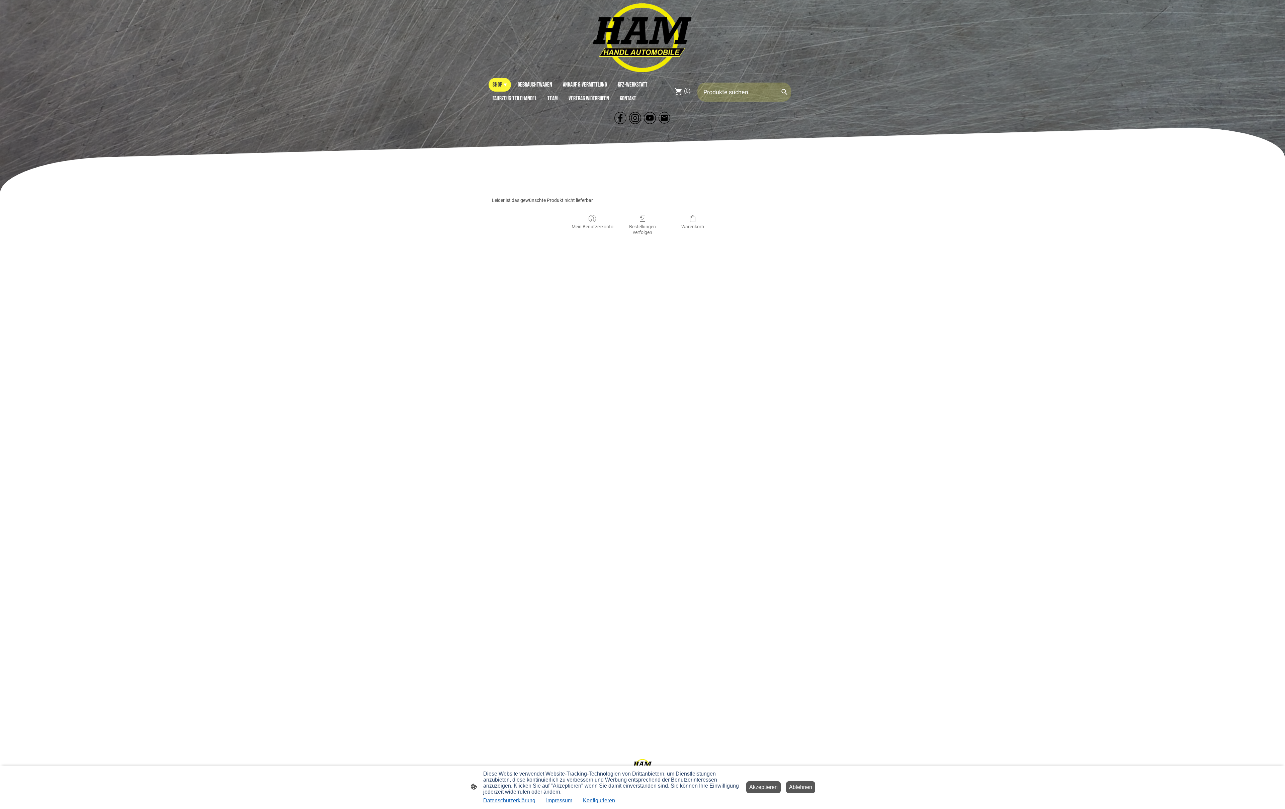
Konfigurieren (599, 800)
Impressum (559, 800)
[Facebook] (620, 118)
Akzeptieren (763, 787)
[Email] (665, 118)
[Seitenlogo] (642, 37)
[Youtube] (650, 118)
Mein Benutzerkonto (592, 226)
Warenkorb (692, 226)
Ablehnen (800, 787)
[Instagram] (635, 118)
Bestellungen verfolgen (642, 229)
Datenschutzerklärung (509, 800)
